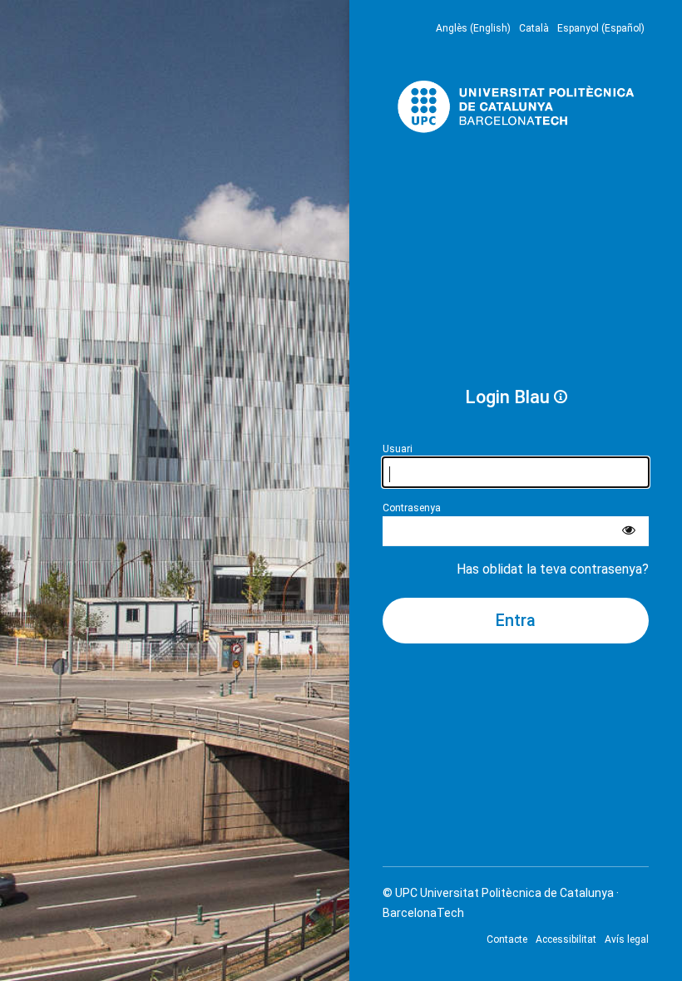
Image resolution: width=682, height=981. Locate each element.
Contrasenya (412, 508)
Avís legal (627, 939)
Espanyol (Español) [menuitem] (601, 28)
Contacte (507, 939)
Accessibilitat (566, 939)
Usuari (398, 449)
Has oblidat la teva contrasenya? (553, 569)
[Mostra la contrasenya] (629, 531)
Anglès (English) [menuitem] (473, 28)
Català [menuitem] (534, 28)
